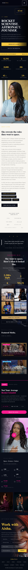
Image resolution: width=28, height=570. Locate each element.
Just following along (17, 542)
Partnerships (6, 542)
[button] (24, 3)
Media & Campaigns (15, 539)
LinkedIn (12, 564)
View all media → (6, 335)
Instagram (6, 564)
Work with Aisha (14, 44)
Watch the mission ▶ (14, 48)
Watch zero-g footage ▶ (14, 321)
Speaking (5, 539)
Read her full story (9, 205)
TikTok (6, 406)
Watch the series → (14, 412)
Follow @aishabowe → (10, 463)
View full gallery (14, 317)
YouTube (15, 406)
